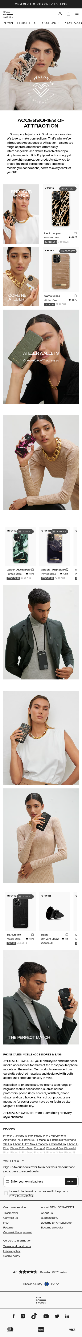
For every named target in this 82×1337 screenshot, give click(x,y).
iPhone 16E (29, 1139)
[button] (41, 1272)
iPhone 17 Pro (24, 1135)
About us (47, 1213)
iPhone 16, (43, 1139)
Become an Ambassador (57, 1222)
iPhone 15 (42, 1144)
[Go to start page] (8, 14)
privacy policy (25, 1195)
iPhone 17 (9, 1135)
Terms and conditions (17, 1246)
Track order (10, 1213)
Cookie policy (11, 1256)
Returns (8, 1227)
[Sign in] (60, 13)
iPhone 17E (14, 1139)
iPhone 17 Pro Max (45, 1135)
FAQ (5, 1222)
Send (70, 1181)
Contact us (10, 1217)
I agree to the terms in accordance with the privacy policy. (38, 1193)
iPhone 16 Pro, (58, 1139)
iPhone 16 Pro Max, (24, 1144)
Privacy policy (11, 1251)
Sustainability (49, 1217)
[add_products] (75, 233)
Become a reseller (52, 1227)
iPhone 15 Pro (57, 1144)
